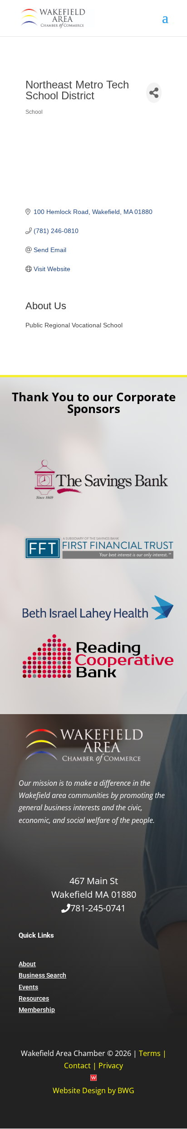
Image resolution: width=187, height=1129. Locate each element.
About (27, 964)
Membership (37, 1009)
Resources (34, 998)
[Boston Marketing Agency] (93, 1078)
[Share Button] (153, 93)
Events (28, 987)
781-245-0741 (98, 908)
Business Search (42, 975)
